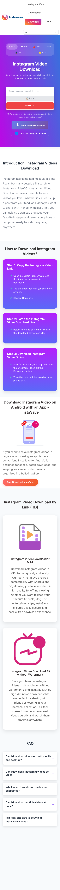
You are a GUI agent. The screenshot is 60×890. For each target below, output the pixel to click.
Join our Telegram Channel (33, 133)
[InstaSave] (5, 17)
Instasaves (16, 17)
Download (33, 21)
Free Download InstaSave (20, 482)
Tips (49, 21)
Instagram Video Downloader (36, 8)
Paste (30, 98)
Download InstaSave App (33, 125)
